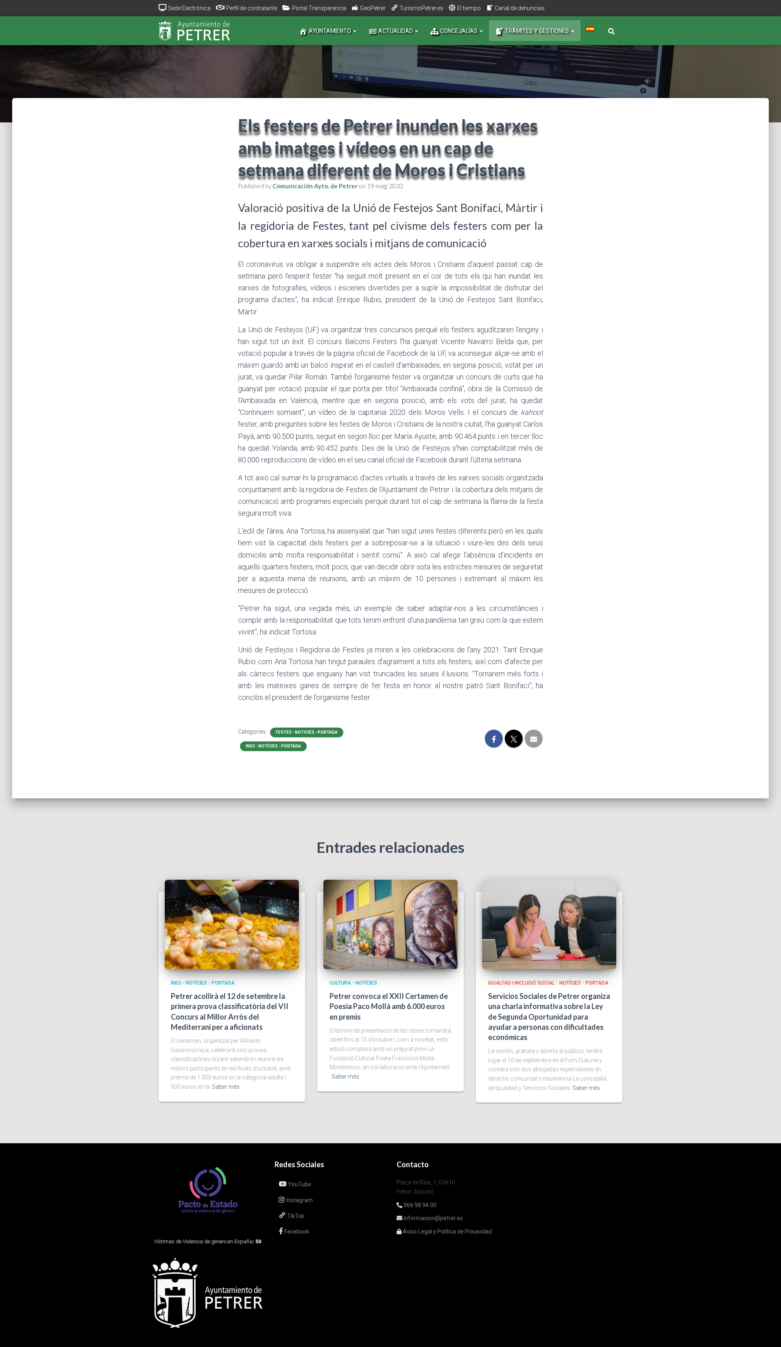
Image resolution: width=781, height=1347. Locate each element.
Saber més (226, 1086)
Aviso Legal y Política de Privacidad (446, 1231)
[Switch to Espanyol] (590, 28)
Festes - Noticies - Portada (307, 732)
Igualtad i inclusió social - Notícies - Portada (548, 983)
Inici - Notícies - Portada (273, 746)
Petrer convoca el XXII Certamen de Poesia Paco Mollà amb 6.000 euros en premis (388, 1006)
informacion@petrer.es (432, 1218)
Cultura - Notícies (353, 983)
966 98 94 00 (419, 1205)
